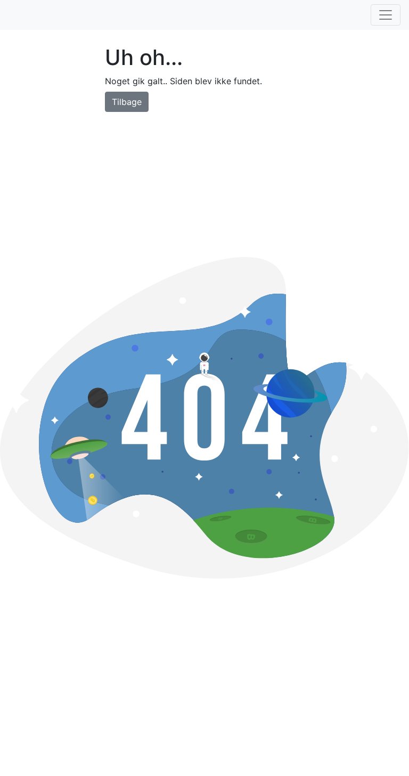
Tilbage (127, 101)
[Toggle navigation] (385, 15)
